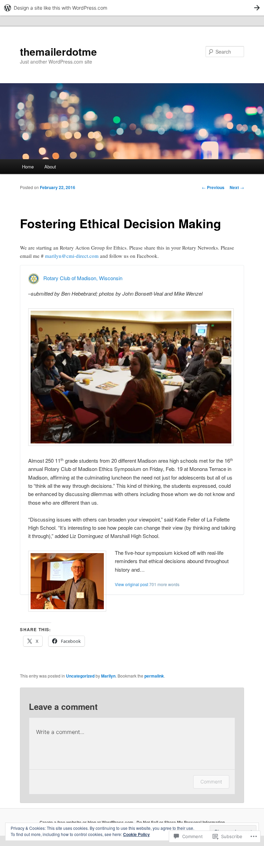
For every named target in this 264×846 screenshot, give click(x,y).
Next (237, 187)
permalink (154, 676)
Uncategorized (80, 676)
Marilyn (108, 676)
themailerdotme (58, 51)
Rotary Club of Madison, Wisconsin (82, 278)
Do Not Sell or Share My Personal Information (180, 822)
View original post (131, 584)
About (50, 166)
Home (28, 166)
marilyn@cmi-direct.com (72, 255)
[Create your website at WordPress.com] (132, 7)
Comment (211, 781)
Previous (213, 187)
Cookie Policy (136, 834)
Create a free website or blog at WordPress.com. (87, 822)
